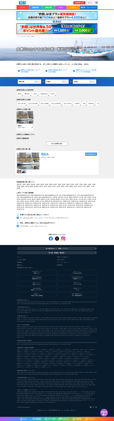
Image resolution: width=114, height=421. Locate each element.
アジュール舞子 (80, 391)
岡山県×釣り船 (54, 205)
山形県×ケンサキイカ (85, 349)
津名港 (67, 398)
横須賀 (83, 397)
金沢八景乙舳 (21, 103)
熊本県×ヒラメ (64, 365)
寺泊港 (68, 319)
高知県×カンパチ (29, 363)
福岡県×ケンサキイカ (72, 363)
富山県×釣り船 (29, 207)
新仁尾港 (23, 402)
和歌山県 (33, 184)
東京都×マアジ (27, 353)
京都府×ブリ (88, 356)
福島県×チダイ (27, 351)
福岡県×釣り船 (48, 201)
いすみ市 (39, 309)
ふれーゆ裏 (75, 395)
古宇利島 (50, 402)
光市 (53, 384)
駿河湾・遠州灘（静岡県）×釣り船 (41, 199)
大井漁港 (27, 321)
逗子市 (53, 94)
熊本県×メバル (71, 365)
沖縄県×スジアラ (30, 367)
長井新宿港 (88, 319)
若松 (24, 395)
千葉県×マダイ (79, 351)
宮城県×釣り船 (79, 203)
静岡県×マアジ (27, 356)
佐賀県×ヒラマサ (89, 363)
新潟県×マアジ (89, 353)
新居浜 (53, 402)
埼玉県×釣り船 (37, 207)
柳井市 (47, 386)
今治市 (34, 383)
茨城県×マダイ (35, 351)
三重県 (81, 184)
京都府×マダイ (20, 358)
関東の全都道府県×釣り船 (23, 195)
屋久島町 (24, 386)
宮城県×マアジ (52, 349)
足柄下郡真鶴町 (24, 310)
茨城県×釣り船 (75, 201)
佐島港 (92, 317)
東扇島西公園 (59, 393)
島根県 (18, 188)
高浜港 (18, 321)
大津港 (74, 391)
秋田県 (29, 372)
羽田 (83, 395)
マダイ (61, 7)
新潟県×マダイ (75, 353)
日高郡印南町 (48, 310)
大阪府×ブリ (42, 358)
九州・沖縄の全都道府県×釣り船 (25, 197)
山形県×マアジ (75, 349)
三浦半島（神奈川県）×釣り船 (60, 197)
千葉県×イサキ (20, 353)
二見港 (73, 393)
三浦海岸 (64, 393)
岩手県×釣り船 (20, 207)
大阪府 (59, 184)
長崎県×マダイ (30, 365)
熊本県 (27, 186)
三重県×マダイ (63, 356)
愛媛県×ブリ (91, 361)
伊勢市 (26, 383)
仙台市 (39, 384)
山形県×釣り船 (54, 203)
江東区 (33, 310)
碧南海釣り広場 (45, 395)
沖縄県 (94, 184)
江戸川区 (94, 379)
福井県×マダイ (75, 354)
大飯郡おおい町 (27, 312)
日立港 (86, 395)
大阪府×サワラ (35, 358)
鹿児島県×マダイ (79, 365)
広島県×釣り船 (45, 203)
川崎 (84, 103)
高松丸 (45, 154)
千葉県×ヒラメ (87, 351)
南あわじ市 (91, 310)
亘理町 (92, 383)
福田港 (22, 393)
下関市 (53, 379)
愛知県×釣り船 (37, 203)
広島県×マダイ (69, 360)
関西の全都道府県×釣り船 (37, 195)
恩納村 (36, 384)
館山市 (18, 310)
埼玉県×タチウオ (64, 351)
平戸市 (82, 379)
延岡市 (25, 381)
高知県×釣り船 (54, 207)
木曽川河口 (58, 395)
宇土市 (54, 386)
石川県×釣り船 (20, 209)
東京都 (51, 184)
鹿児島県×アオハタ (21, 367)
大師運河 (77, 103)
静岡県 (42, 184)
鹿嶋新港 (69, 317)
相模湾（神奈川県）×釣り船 (76, 197)
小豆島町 (41, 381)
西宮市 (73, 386)
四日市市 (46, 381)
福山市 (64, 381)
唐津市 (67, 381)
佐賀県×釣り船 (62, 207)
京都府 (89, 184)
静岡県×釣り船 (20, 331)
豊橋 (54, 398)
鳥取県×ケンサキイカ (22, 360)
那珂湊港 (48, 391)
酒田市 (60, 310)
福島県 (31, 186)
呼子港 (62, 395)
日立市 (61, 309)
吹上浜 (42, 400)
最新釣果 (35, 7)
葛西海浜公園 (87, 391)
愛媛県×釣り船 (45, 207)
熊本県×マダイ (56, 365)
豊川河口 (91, 395)
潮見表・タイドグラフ (89, 7)
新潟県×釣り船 (29, 203)
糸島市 (77, 309)
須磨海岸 (26, 393)
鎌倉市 (56, 310)
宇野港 (56, 391)
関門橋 (30, 397)
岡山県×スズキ (47, 360)
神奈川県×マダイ (61, 353)
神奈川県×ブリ (68, 353)
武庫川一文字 (20, 400)
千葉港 (28, 400)
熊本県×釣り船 (45, 205)
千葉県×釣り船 (70, 330)
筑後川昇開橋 (73, 397)
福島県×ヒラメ (20, 351)
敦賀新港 (79, 397)
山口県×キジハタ (31, 361)
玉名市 (35, 386)
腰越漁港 (88, 317)
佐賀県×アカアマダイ (22, 365)
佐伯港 (45, 398)
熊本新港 (64, 400)
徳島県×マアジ (45, 361)
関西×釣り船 (26, 326)
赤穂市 (32, 386)
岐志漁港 (45, 319)
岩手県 (41, 186)
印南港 (83, 317)
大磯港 (80, 319)
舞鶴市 (56, 384)
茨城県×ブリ (42, 351)
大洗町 (54, 383)
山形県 (76, 184)
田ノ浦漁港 (62, 398)
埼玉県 (75, 186)
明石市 (54, 309)
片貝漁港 (88, 393)
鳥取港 (38, 398)
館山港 (59, 400)
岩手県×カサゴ (38, 349)
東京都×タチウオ (35, 353)
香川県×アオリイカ (68, 361)
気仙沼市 (83, 384)
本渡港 (41, 398)
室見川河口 (87, 397)
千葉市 (81, 383)
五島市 (58, 383)
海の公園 (62, 397)
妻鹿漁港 (56, 400)
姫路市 (66, 379)
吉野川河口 (93, 398)
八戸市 (46, 384)
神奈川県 (48, 7)
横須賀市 (27, 94)
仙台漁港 (57, 398)
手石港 (49, 319)
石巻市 (79, 379)
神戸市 (86, 379)
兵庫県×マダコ (62, 358)
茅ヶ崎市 (91, 381)
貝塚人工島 (65, 391)
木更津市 (62, 379)
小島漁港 (46, 400)
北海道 (58, 186)
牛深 (67, 400)
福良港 (56, 319)
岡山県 (49, 186)
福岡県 (28, 184)
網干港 (18, 402)
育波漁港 (52, 317)
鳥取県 (23, 186)
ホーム (22, 7)
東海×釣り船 (32, 326)
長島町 (78, 381)
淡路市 (58, 309)
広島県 (72, 184)
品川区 (79, 310)
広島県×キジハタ (77, 360)
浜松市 (22, 379)
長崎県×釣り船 (20, 205)
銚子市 (43, 384)
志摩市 (29, 381)
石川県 (84, 186)
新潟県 (63, 184)
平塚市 (53, 310)
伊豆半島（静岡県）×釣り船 (57, 199)
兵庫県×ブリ (48, 358)
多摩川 (41, 217)
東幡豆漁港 (49, 398)
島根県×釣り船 (87, 207)
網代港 (93, 319)
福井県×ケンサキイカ (67, 354)
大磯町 (78, 383)
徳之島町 (78, 384)
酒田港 (41, 319)
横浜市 (20, 94)
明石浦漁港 (72, 319)
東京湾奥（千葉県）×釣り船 (37, 201)
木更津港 (83, 398)
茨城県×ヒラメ (48, 351)
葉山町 (74, 384)
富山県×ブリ (29, 354)
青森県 (22, 372)
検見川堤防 (67, 397)
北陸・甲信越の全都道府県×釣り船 (67, 195)
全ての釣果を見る (57, 143)
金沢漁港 (57, 317)
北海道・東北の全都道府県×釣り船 (43, 197)
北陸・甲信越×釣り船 (41, 326)
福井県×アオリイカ (84, 354)
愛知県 (68, 184)
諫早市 (58, 386)
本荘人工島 (44, 402)
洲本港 (25, 400)
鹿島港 (36, 391)
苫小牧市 (28, 386)
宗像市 (23, 309)
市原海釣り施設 (33, 402)
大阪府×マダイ (27, 358)
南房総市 (89, 309)
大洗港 (84, 319)
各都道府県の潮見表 (22, 370)
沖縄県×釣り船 (71, 203)
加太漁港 (71, 391)
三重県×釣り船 (62, 203)
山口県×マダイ (91, 360)
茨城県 (46, 184)
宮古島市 (19, 383)
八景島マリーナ (68, 395)
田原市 (22, 384)
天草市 (86, 381)
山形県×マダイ (68, 349)
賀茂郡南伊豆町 (84, 310)
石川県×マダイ (57, 354)
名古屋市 (19, 381)
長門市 (85, 383)
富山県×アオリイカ (21, 354)
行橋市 (60, 384)
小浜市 (63, 310)
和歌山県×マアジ (78, 358)
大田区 (40, 310)
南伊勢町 (47, 383)
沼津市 (75, 310)
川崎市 (28, 36)
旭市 (43, 310)
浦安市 (23, 383)
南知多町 (39, 383)
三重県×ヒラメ (70, 356)
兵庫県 (38, 184)
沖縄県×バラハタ (46, 367)
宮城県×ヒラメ (45, 349)
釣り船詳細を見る (91, 154)
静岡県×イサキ (20, 356)
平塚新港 (23, 321)
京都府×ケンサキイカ (79, 356)
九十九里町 (74, 379)
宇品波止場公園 (78, 400)
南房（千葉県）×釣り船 (72, 199)
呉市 (23, 381)
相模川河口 (19, 395)
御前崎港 (27, 397)
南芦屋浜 (69, 393)
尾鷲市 (51, 386)
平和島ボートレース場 (80, 393)
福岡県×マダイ (54, 363)
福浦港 (77, 319)
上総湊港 (64, 319)
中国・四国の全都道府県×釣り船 (85, 195)
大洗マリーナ (33, 395)
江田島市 (37, 381)
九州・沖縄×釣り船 (60, 326)
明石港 (33, 319)
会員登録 (80, 2)
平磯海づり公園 (20, 398)
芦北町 (66, 383)
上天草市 (62, 383)
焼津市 (88, 383)
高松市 (63, 384)
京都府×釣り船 (87, 203)
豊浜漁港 (52, 391)
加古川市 (68, 310)
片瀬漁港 (27, 402)
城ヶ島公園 (38, 400)
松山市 (60, 381)
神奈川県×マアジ (52, 353)
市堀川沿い (38, 317)
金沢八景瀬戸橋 (56, 103)
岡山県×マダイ (54, 360)
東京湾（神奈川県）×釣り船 (24, 199)
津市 (75, 381)
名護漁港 (35, 397)
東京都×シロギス (44, 353)
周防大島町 (30, 379)
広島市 (38, 379)
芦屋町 (50, 384)
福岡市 (43, 309)
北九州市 (50, 309)
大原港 (22, 317)
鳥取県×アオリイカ (39, 360)
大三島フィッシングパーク (88, 400)
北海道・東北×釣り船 (70, 326)
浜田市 (51, 383)
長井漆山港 (32, 321)
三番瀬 (33, 391)
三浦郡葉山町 (44, 94)
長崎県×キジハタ (39, 365)
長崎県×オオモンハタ (48, 365)
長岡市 (22, 312)
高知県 (62, 186)
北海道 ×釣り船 (63, 205)
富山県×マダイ (36, 354)
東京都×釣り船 (83, 201)
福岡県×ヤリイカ (63, 363)
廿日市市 (19, 386)
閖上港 (18, 393)
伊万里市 (31, 383)
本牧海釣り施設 (27, 391)
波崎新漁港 (52, 395)
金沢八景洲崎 (44, 103)
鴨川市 (69, 309)
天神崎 (58, 397)
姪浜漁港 (74, 317)
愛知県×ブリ (34, 356)
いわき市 (74, 383)
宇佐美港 (29, 319)
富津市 (92, 309)
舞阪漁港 (43, 391)
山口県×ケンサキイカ (22, 361)
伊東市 (36, 310)
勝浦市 (73, 309)
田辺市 (72, 310)
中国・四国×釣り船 (50, 326)
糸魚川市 (40, 386)
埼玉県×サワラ (55, 351)
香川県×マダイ (60, 361)
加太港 (61, 317)
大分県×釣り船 (79, 207)
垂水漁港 (30, 398)
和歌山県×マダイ (70, 358)
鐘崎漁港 (26, 317)
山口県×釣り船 (71, 205)
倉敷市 (69, 386)
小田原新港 (79, 317)
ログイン (90, 2)
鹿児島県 (36, 186)
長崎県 (18, 186)
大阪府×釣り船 (20, 203)
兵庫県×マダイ (54, 358)
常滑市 (53, 381)
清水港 (30, 393)
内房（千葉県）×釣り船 (23, 201)
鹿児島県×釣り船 (88, 205)
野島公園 (93, 391)
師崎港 (47, 397)
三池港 (53, 393)
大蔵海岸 (27, 395)
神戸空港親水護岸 (76, 398)
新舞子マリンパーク (43, 393)
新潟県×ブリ (82, 353)
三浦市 (35, 94)
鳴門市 (46, 379)
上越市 (77, 386)
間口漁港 (43, 317)
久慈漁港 (37, 319)
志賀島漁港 (71, 400)
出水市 (80, 386)
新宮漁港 (88, 398)
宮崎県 (68, 374)
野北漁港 (93, 393)
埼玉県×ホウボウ (72, 351)
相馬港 (50, 393)
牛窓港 (26, 398)
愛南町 (69, 383)
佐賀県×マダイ (80, 363)
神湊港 (18, 317)
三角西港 (33, 400)
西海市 (70, 384)
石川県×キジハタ (50, 354)
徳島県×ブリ (39, 361)
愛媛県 (71, 186)
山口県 (45, 186)
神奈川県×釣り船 (63, 330)
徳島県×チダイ (52, 361)
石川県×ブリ (43, 354)
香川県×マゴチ (76, 361)
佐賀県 (67, 186)
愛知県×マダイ (41, 356)
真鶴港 (95, 317)
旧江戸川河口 (35, 393)
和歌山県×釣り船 (57, 201)
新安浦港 (91, 103)
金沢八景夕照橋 (33, 103)
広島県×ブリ (84, 360)
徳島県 (88, 186)
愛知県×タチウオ (49, 356)
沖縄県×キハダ (38, 367)
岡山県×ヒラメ (62, 360)
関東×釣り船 (20, 326)
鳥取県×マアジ (30, 360)
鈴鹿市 (25, 384)
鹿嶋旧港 (48, 317)
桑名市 (90, 384)
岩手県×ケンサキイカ (29, 349)
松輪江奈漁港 (32, 317)
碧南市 (67, 384)
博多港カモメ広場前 (21, 319)
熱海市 (29, 310)
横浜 (39, 391)
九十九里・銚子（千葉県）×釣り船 (87, 199)
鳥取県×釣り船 (29, 205)
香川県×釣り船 (79, 205)
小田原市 (66, 309)
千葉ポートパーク (41, 397)
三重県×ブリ (56, 356)
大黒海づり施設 (20, 397)
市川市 (18, 312)
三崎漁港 (51, 400)
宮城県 (85, 184)
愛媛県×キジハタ (21, 363)
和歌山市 (34, 309)
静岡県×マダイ (92, 354)
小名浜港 (60, 391)
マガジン (73, 7)
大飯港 (59, 319)
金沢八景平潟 (67, 103)
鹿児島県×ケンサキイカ (89, 365)
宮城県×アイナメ (61, 349)
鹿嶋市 (46, 309)
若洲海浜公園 (20, 391)
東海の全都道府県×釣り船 (51, 195)
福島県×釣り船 (37, 205)
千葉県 (24, 184)
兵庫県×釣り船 (66, 201)
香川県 (54, 186)
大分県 (92, 186)
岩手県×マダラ (20, 349)
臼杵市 (29, 384)
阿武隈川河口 (53, 397)
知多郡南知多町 (82, 309)
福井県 (55, 184)
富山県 (80, 186)
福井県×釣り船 (91, 201)
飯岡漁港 (65, 317)
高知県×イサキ (47, 363)
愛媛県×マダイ (84, 361)
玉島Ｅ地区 (39, 395)
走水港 (52, 319)
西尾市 (32, 384)
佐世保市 (82, 381)
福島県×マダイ (93, 349)
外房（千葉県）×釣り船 (90, 197)
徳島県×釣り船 (71, 207)
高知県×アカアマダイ (39, 363)
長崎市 (34, 379)
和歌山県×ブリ (86, 358)
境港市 (18, 384)
